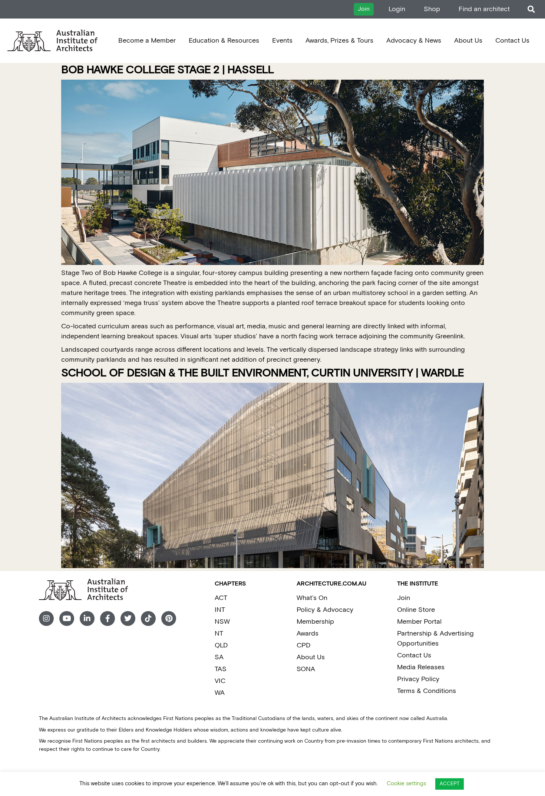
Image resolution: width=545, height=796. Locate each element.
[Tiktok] (148, 618)
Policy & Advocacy (325, 610)
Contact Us (512, 40)
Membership (315, 621)
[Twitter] (127, 618)
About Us (468, 40)
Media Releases (421, 667)
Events (282, 40)
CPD (303, 645)
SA (219, 657)
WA (220, 693)
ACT (221, 598)
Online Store (416, 610)
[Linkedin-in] (87, 618)
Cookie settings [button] (406, 783)
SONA (306, 669)
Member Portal (419, 621)
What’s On (312, 598)
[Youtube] (66, 618)
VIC (220, 681)
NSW (222, 621)
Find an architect (484, 9)
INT (220, 610)
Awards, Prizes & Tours (339, 40)
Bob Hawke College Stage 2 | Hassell (167, 70)
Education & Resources (224, 40)
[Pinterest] (168, 618)
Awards (307, 633)
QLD (221, 645)
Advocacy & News (413, 40)
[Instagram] (46, 618)
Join (403, 598)
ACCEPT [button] (449, 784)
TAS (221, 669)
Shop (432, 9)
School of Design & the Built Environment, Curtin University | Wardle (262, 373)
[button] (531, 9)
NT (219, 633)
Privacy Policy (418, 679)
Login (397, 9)
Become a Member (147, 40)
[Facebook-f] (107, 618)
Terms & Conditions (426, 691)
